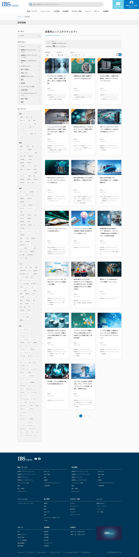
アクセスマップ (48, 543)
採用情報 (46, 546)
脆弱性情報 (20, 546)
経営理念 (46, 531)
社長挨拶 (46, 534)
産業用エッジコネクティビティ (30, 62)
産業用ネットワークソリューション (30, 56)
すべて (30, 46)
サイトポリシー (31, 552)
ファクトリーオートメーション (25, 503)
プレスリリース (100, 509)
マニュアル (73, 512)
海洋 (45, 514)
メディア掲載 (100, 512)
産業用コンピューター (30, 76)
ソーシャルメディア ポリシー (71, 552)
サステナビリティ (86, 552)
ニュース (87, 11)
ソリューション (45, 11)
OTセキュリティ (30, 66)
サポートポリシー (42, 552)
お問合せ (73, 527)
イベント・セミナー (102, 506)
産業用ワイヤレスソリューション (30, 51)
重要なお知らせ (100, 503)
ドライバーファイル (75, 514)
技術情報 (65, 11)
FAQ (18, 531)
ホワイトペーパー (74, 506)
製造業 (30, 83)
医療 (30, 102)
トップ (19, 17)
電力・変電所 (30, 69)
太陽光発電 (30, 90)
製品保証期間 (20, 543)
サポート (96, 11)
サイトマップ (20, 552)
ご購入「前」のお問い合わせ (77, 531)
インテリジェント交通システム (52, 517)
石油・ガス (30, 73)
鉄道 (30, 80)
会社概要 (46, 537)
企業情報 (105, 11)
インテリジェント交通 (30, 86)
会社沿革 (46, 540)
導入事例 (56, 11)
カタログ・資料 (77, 11)
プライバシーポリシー (55, 552)
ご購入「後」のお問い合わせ (77, 534)
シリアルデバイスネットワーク (30, 94)
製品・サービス (32, 11)
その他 (45, 520)
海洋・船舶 (30, 99)
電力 (45, 509)
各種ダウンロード (22, 534)
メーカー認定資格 (22, 540)
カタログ (72, 503)
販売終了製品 (20, 537)
